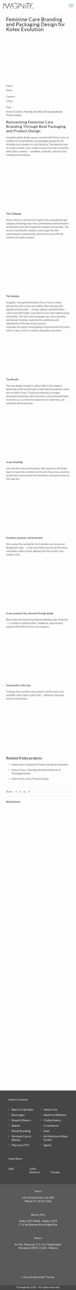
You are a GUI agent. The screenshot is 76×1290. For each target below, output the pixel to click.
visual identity (20, 230)
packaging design (47, 140)
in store (23, 392)
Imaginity (11, 137)
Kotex (56, 137)
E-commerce (51, 1125)
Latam (9, 100)
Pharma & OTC (21, 1145)
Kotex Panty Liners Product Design (30, 778)
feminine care (13, 144)
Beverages (18, 1115)
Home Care (50, 1109)
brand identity (25, 140)
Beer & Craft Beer (23, 1109)
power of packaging (31, 326)
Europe (55, 1172)
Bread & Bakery (21, 1120)
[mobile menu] (71, 5)
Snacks (16, 1125)
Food (46, 1131)
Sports (47, 1145)
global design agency (27, 137)
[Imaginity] (18, 5)
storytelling (37, 305)
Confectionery (52, 1120)
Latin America (35, 1170)
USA (11, 1168)
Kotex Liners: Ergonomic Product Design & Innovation (40, 764)
